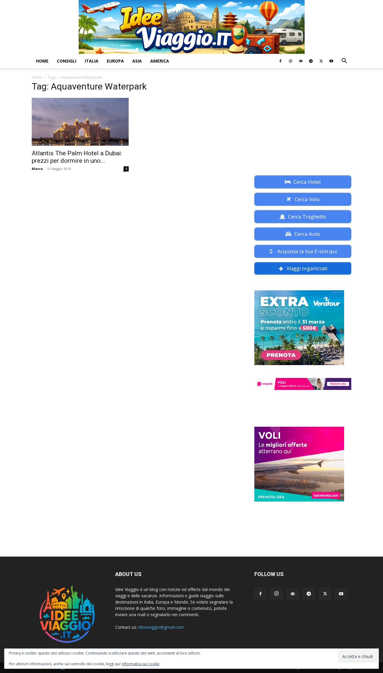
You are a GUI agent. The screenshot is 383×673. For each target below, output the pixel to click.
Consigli (66, 61)
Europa (115, 61)
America (159, 61)
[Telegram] (310, 61)
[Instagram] (290, 61)
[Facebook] (280, 61)
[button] (344, 61)
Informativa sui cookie (140, 663)
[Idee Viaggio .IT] (192, 27)
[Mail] (300, 61)
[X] (321, 61)
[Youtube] (331, 61)
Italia (91, 61)
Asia (137, 61)
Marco (37, 168)
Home (42, 61)
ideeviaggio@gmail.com (161, 627)
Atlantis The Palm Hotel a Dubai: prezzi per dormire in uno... (77, 157)
